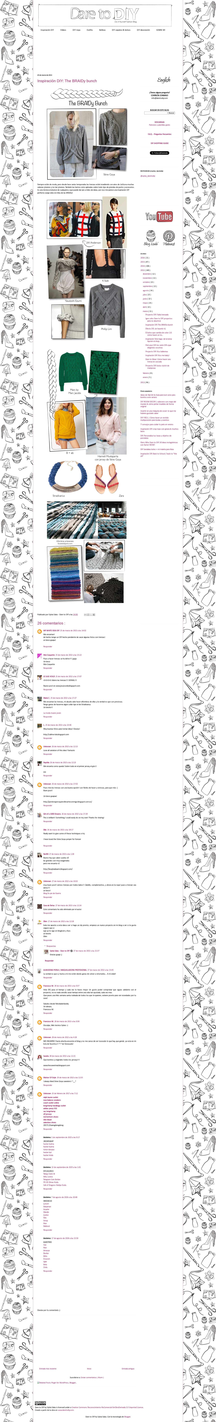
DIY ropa (76, 30)
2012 (142, 383)
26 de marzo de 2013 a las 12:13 (65, 747)
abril (145, 307)
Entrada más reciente (47, 1369)
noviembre (147, 278)
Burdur (46, 1253)
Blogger (127, 1417)
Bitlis (45, 1256)
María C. (46, 698)
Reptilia (46, 763)
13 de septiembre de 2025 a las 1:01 (66, 1167)
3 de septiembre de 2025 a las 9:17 (66, 1137)
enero (145, 377)
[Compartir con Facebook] (94, 614)
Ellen (45, 921)
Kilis (44, 1218)
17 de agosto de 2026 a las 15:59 (65, 1238)
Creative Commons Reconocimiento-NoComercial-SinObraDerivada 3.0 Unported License (107, 1407)
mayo (145, 303)
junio (145, 299)
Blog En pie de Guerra (52, 893)
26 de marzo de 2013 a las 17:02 (65, 784)
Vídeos (63, 30)
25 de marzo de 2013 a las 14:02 (73, 631)
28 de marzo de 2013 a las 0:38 (66, 1022)
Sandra (46, 1056)
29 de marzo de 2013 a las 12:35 (70, 1078)
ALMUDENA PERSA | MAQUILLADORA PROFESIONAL (65, 970)
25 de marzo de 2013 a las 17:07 (69, 677)
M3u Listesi (48, 1177)
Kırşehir (46, 1210)
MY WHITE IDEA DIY (51, 631)
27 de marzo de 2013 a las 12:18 (61, 921)
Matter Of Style (49, 1078)
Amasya (46, 1251)
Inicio (89, 1369)
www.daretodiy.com (66, 1410)
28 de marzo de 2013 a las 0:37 (66, 986)
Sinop (45, 1221)
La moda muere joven (52, 713)
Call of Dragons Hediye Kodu (54, 1185)
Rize (45, 1224)
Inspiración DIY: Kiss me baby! (157, 356)
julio (145, 295)
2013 (142, 270)
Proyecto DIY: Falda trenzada (157, 315)
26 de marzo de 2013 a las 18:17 (60, 830)
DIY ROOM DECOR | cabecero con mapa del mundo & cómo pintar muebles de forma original (158, 404)
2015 (142, 262)
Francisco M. (48, 986)
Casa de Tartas (49, 906)
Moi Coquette (49, 655)
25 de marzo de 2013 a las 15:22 (69, 655)
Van (44, 1245)
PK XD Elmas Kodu (50, 1182)
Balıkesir (46, 1226)
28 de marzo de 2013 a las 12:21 (63, 1056)
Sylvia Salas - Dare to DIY (60, 951)
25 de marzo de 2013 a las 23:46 (58, 725)
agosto (146, 291)
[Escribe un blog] (88, 614)
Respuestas (51, 946)
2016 (142, 258)
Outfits (90, 30)
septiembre (148, 286)
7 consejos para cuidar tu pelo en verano (156, 425)
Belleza (102, 30)
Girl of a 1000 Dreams (52, 814)
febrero (146, 373)
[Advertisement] (108, 54)
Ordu (45, 1267)
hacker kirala (48, 1155)
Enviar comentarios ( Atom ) (92, 1378)
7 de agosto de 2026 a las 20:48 (64, 1197)
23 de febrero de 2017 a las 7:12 (65, 1094)
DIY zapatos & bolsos (121, 30)
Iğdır (45, 1262)
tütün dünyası (48, 1150)
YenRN (45, 854)
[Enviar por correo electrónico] (85, 614)
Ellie (44, 830)
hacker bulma (48, 1144)
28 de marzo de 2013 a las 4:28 (64, 1037)
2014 (142, 266)
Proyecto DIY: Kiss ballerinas (157, 352)
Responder (47, 647)
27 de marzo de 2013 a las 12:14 (68, 906)
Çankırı (46, 1215)
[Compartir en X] (91, 614)
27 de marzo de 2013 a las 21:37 (86, 951)
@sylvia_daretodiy (147, 176)
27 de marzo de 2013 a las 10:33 (65, 881)
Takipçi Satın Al (49, 1174)
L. (44, 725)
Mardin (46, 1212)
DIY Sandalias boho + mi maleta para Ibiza (157, 449)
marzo (145, 311)
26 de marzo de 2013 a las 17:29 (75, 814)
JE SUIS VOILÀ (49, 677)
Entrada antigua (128, 1369)
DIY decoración (143, 30)
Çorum (46, 1204)
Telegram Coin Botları (51, 1180)
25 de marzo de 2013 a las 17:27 (63, 698)
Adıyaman (47, 1207)
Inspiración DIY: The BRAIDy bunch (159, 325)
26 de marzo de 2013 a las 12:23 (63, 763)
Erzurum (46, 1259)
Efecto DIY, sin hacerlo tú (156, 329)
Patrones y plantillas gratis (159, 125)
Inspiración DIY (47, 30)
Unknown (47, 747)
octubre (146, 282)
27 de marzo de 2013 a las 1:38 (61, 854)
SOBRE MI (160, 30)
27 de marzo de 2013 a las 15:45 (101, 970)
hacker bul (47, 1152)
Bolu (45, 1265)
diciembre (147, 274)
